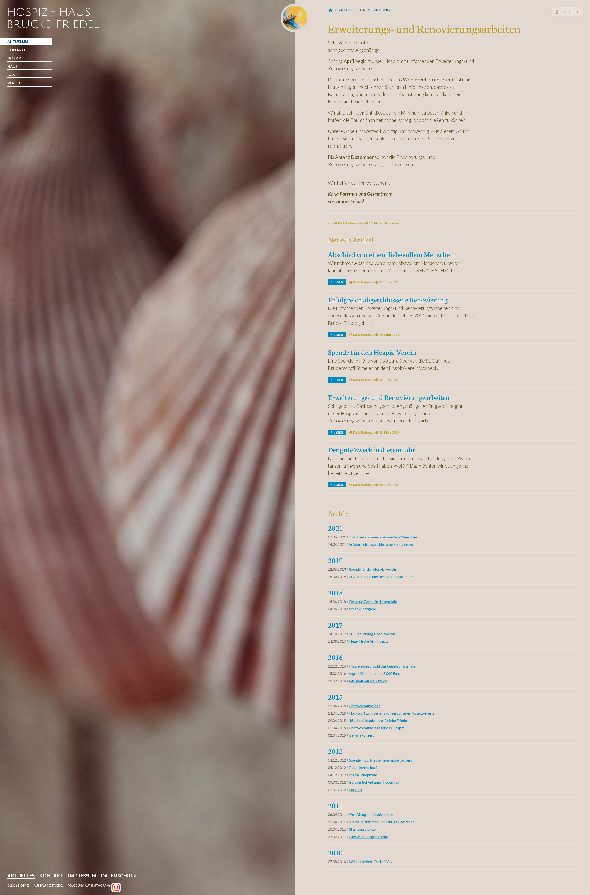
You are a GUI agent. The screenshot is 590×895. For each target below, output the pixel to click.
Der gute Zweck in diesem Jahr (371, 449)
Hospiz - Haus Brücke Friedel (295, 18)
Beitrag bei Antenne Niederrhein (374, 782)
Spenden (571, 11)
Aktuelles (348, 10)
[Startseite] (330, 10)
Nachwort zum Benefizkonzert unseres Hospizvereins (391, 713)
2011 (335, 805)
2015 (335, 696)
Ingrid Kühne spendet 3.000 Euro (374, 673)
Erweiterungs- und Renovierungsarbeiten (389, 397)
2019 (335, 560)
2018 (335, 592)
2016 (335, 657)
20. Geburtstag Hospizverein (372, 634)
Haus (12, 66)
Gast (12, 74)
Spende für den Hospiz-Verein (372, 352)
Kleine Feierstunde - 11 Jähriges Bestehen (381, 822)
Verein (13, 83)
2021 (335, 528)
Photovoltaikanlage (364, 705)
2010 (335, 852)
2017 (335, 624)
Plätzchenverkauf (363, 767)
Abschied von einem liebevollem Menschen (391, 254)
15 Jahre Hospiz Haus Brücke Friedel (378, 720)
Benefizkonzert (361, 735)
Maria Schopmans (363, 775)
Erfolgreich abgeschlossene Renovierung (388, 299)
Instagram (116, 887)
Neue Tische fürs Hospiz (368, 641)
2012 (335, 751)
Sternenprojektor (362, 829)
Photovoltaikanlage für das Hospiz (376, 728)
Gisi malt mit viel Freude (368, 681)
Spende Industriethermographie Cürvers (380, 760)
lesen (338, 282)
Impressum (82, 876)
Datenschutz (119, 876)
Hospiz (14, 58)
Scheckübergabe (362, 609)
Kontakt (16, 49)
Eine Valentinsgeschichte (368, 836)
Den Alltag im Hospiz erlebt (371, 814)
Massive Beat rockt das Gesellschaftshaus (382, 666)
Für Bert (355, 789)
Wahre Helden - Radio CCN (370, 861)
